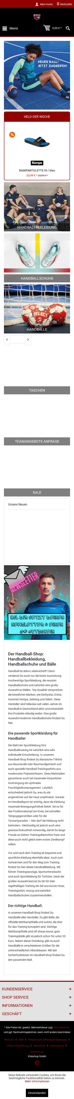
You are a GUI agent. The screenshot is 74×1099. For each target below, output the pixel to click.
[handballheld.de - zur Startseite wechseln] (37, 17)
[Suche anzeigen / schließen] (68, 28)
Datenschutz (57, 1045)
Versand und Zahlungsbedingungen (47, 1039)
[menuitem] (64, 4)
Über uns (9, 1039)
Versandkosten (62, 1027)
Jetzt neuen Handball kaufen (37, 75)
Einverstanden (37, 1092)
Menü (13, 28)
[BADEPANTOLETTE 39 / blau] (37, 142)
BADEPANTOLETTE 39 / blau (37, 170)
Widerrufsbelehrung (18, 1045)
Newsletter (39, 1045)
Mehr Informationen (37, 1081)
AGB (20, 1039)
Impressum (37, 1051)
